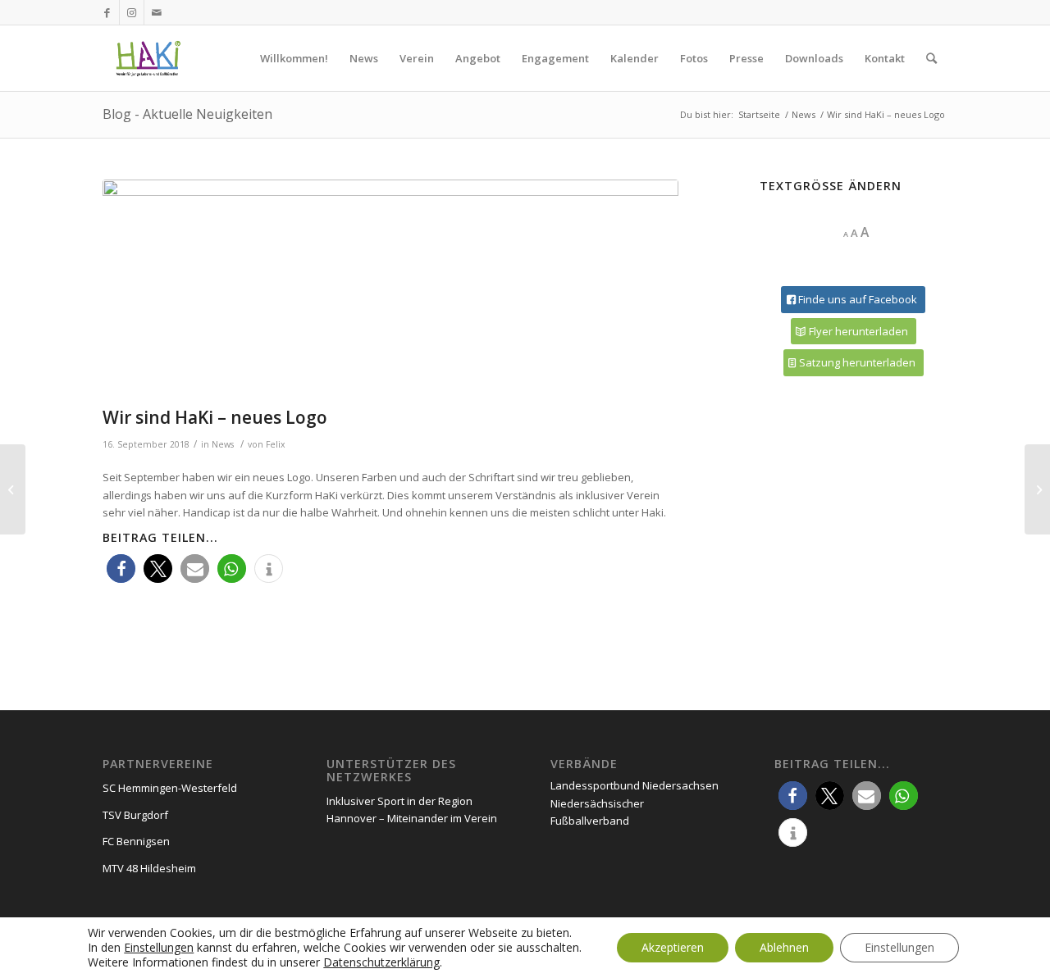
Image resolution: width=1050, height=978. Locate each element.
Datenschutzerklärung (381, 962)
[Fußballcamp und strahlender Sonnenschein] (12, 489)
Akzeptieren (672, 947)
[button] (121, 568)
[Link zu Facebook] (107, 12)
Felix (275, 444)
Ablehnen (784, 947)
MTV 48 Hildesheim (149, 868)
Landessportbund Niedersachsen (634, 785)
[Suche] (931, 58)
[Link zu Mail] (156, 12)
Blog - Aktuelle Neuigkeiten (187, 114)
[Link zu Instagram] (132, 12)
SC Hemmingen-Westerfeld (170, 787)
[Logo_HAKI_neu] (390, 289)
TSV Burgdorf (135, 814)
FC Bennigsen (136, 841)
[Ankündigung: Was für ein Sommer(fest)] (1037, 489)
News (223, 444)
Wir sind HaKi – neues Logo (215, 417)
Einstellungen (159, 947)
